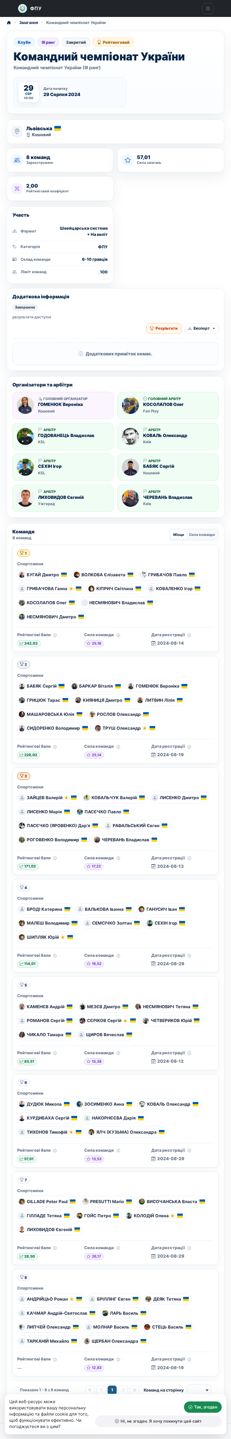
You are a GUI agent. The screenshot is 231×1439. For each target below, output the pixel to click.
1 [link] (112, 1390)
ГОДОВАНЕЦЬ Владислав (66, 435)
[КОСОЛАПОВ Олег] (130, 405)
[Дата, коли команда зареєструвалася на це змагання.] (189, 635)
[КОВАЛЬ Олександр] (130, 436)
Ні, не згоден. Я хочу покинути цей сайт (161, 1421)
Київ (147, 442)
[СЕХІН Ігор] (25, 467)
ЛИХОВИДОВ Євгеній (61, 497)
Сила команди (202, 534)
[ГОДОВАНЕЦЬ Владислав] (25, 436)
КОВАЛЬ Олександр (165, 435)
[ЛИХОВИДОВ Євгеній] (25, 498)
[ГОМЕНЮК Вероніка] (25, 405)
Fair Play (151, 411)
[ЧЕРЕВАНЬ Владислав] (130, 498)
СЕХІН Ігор (50, 466)
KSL (41, 442)
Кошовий (41, 134)
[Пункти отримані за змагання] (55, 635)
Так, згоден (205, 1407)
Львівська (39, 128)
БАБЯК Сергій (158, 466)
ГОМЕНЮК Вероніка (60, 404)
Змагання (28, 22)
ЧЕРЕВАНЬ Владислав (167, 497)
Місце (178, 534)
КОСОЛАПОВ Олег (163, 404)
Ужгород (46, 503)
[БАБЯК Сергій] (130, 467)
